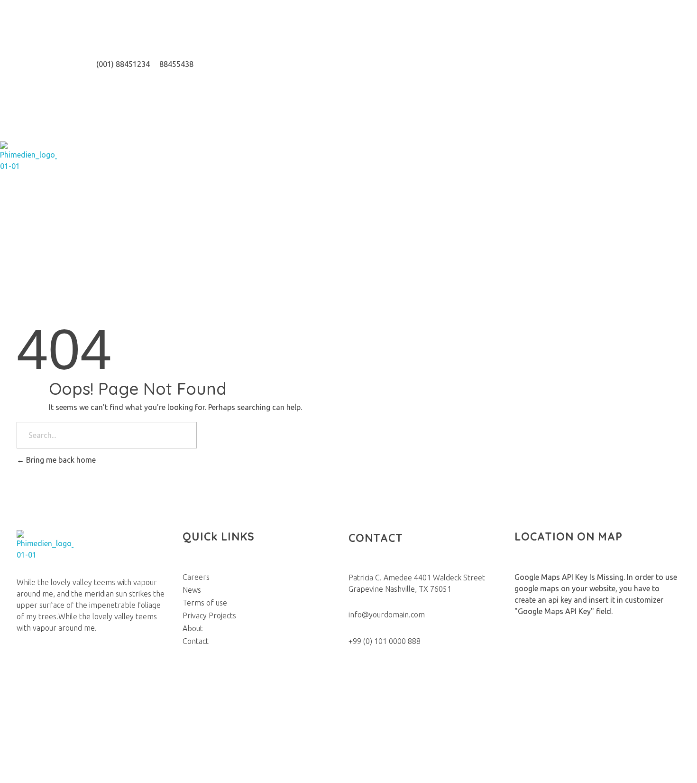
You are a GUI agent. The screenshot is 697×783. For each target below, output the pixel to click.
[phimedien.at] (28, 161)
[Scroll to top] (5, 777)
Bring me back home (60, 460)
